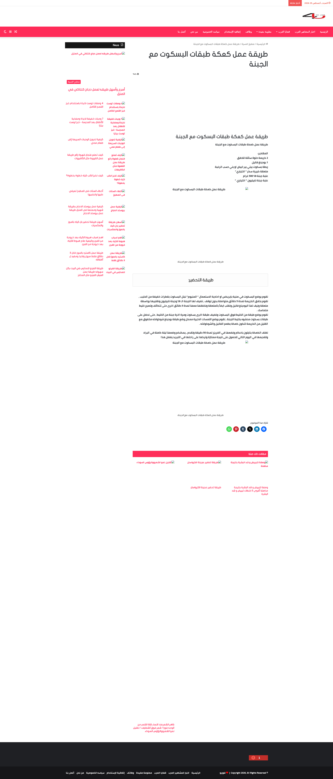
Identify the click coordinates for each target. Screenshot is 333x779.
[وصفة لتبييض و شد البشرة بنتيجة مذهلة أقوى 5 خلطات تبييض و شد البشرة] (247, 472)
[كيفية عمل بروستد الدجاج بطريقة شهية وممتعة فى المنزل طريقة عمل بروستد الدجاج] (115, 211)
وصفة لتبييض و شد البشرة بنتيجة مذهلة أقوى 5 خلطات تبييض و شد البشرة (250, 490)
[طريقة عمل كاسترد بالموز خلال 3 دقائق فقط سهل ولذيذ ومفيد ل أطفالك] (115, 257)
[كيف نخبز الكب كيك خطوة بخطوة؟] (115, 180)
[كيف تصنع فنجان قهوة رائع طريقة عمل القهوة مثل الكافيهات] (115, 162)
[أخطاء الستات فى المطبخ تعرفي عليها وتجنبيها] (115, 195)
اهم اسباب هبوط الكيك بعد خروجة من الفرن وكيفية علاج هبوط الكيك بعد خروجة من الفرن (85, 240)
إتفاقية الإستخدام (232, 31)
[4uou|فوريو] (316, 16)
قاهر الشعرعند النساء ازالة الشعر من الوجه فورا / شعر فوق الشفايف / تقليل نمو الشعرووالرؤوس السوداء (153, 727)
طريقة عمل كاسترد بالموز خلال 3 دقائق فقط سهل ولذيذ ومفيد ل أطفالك (86, 256)
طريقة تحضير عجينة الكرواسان (206, 487)
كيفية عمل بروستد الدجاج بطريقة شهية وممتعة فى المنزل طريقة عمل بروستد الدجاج (85, 210)
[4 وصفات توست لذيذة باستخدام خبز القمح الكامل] (115, 108)
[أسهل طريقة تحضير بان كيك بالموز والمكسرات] (115, 226)
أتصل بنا (182, 31)
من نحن (194, 31)
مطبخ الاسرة (248, 44)
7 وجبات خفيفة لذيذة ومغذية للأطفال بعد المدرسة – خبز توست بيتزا (86, 122)
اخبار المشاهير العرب (305, 31)
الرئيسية (324, 31)
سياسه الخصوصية (211, 31)
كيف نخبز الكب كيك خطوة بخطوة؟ (84, 175)
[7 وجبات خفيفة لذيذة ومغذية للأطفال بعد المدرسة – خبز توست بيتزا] (115, 126)
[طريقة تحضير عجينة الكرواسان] (200, 472)
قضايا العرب (284, 31)
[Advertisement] (200, 104)
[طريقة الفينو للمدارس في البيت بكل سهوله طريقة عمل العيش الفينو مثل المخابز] (115, 273)
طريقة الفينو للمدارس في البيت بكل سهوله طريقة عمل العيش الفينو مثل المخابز (84, 271)
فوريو (222, 773)
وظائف (248, 31)
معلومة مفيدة (265, 31)
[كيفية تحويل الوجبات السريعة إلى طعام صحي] (115, 144)
